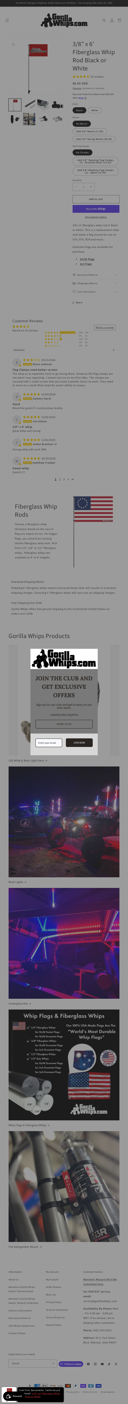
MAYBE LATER (64, 724)
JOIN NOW (79, 742)
